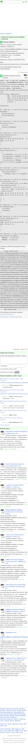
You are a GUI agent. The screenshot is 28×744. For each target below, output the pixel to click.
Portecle (7, 717)
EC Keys (3, 710)
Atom (2, 725)
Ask (5, 725)
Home (2, 33)
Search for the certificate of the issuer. (11, 317)
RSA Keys (23, 719)
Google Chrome (21, 710)
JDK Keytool (10, 714)
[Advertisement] (14, 18)
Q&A (25, 730)
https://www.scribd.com (7, 314)
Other (2, 717)
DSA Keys (22, 708)
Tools (2, 720)
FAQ (17, 732)
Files (5, 730)
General (13, 710)
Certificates (10, 730)
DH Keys (15, 708)
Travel (13, 732)
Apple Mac (9, 708)
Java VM (2, 714)
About (9, 724)
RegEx (17, 730)
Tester (2, 729)
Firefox (8, 710)
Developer (8, 729)
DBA (13, 729)
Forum (21, 732)
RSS (25, 724)
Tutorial (6, 720)
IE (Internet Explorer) (6, 712)
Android (2, 708)
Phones (8, 732)
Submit (17, 372)
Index (21, 724)
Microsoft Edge (5, 715)
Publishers (8, 33)
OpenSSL (23, 715)
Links (21, 730)
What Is (12, 720)
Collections (15, 724)
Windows (18, 720)
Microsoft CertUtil (20, 714)
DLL (1, 730)
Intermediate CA (19, 712)
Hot (6, 724)
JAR (23, 729)
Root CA (16, 719)
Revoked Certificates (6, 719)
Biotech (2, 732)
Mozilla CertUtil (15, 715)
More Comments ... (5, 425)
